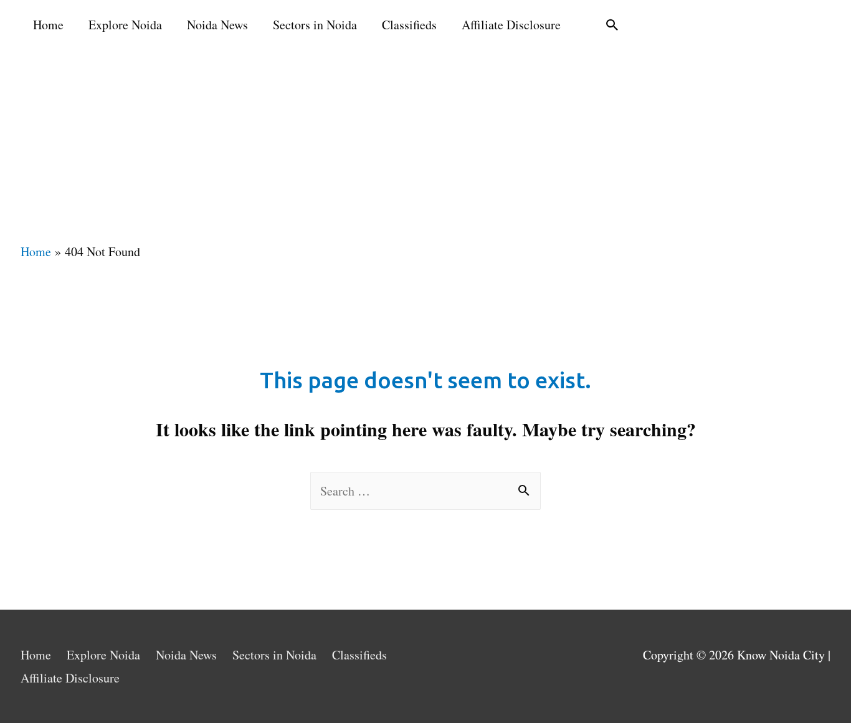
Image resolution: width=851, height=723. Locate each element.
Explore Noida (125, 24)
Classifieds (409, 24)
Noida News (217, 24)
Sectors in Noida (315, 24)
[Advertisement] (425, 143)
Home (48, 24)
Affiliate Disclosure (511, 24)
